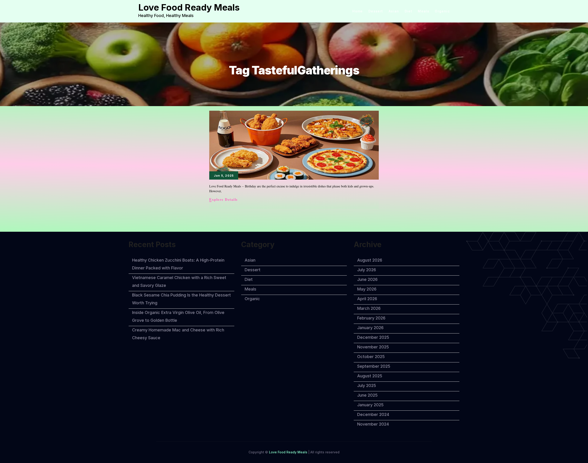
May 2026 (366, 289)
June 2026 (367, 279)
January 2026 (370, 327)
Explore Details (223, 199)
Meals (423, 11)
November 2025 (373, 346)
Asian (394, 11)
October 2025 (371, 356)
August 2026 (369, 260)
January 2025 (370, 404)
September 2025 (373, 366)
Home (357, 11)
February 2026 (371, 318)
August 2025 (369, 375)
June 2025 (367, 395)
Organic (442, 11)
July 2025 (366, 385)
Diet (409, 11)
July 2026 (366, 269)
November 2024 (373, 424)
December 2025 (373, 337)
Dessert (375, 11)
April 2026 (367, 298)
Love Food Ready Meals (189, 7)
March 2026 (369, 308)
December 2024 (373, 414)
